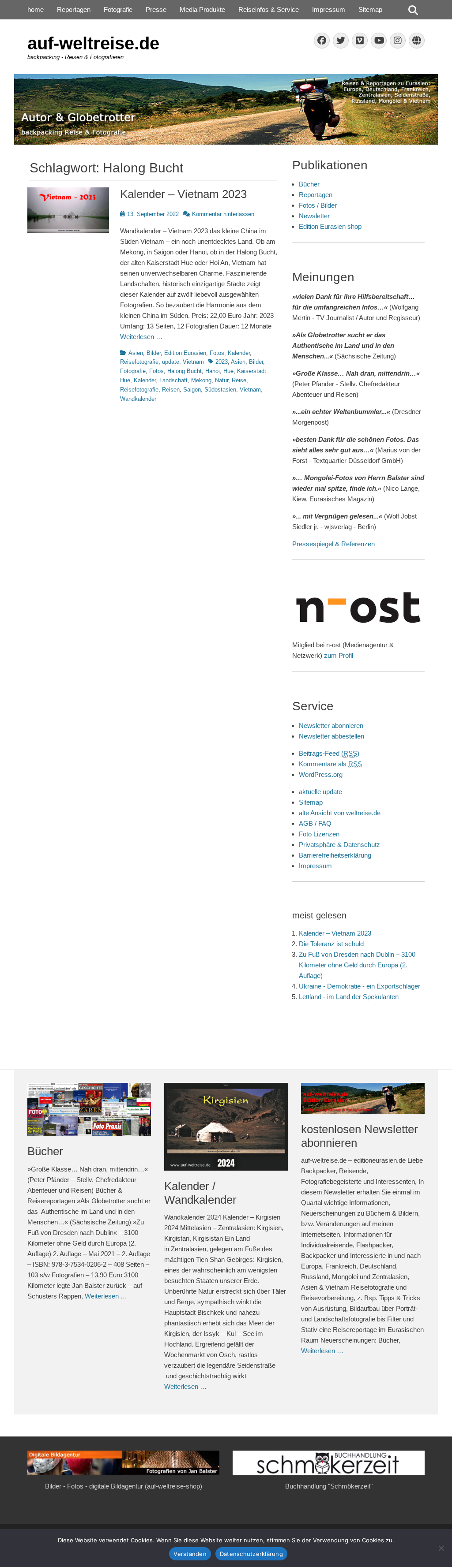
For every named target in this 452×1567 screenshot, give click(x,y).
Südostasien (220, 389)
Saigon (192, 389)
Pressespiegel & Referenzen (333, 544)
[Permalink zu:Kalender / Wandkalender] (226, 1127)
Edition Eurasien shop (330, 226)
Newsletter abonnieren (331, 725)
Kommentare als (330, 764)
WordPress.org (321, 774)
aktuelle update (320, 791)
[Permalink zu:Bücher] (89, 1109)
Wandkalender (138, 398)
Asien (135, 353)
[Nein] (441, 1548)
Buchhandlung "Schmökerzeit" (329, 1486)
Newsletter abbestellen (331, 736)
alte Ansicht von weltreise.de (339, 813)
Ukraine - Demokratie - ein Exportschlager (359, 986)
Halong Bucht (184, 371)
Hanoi (212, 371)
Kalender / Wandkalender (200, 1192)
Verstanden (190, 1553)
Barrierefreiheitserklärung (335, 855)
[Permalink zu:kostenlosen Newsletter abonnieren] (363, 1098)
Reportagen (73, 9)
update (170, 361)
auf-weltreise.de (93, 43)
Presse (156, 9)
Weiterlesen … (141, 336)
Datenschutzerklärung (251, 1553)
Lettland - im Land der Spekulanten (349, 996)
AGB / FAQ (315, 823)
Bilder (154, 353)
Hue (228, 371)
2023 (221, 361)
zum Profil (338, 655)
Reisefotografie (139, 361)
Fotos (217, 353)
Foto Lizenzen (319, 834)
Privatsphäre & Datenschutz (339, 844)
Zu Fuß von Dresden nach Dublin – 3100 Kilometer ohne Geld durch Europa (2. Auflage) (357, 965)
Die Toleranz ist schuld (331, 944)
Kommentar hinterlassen (223, 214)
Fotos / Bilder (318, 205)
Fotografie (118, 9)
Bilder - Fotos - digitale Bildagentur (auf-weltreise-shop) (123, 1486)
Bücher (309, 184)
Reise (239, 380)
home (35, 9)
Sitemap (370, 9)
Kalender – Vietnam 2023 (183, 194)
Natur (221, 380)
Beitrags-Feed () (329, 753)
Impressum (328, 9)
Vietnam (193, 361)
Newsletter (314, 216)
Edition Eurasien (185, 353)
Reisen (171, 389)
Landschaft (173, 380)
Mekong (201, 380)
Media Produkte (202, 9)
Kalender (239, 353)
